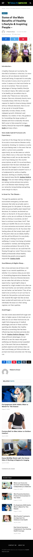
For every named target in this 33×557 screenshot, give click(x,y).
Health (5, 13)
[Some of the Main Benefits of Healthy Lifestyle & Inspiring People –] (16, 52)
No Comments (7, 34)
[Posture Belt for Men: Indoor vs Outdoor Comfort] (16, 420)
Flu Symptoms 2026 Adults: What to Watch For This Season (22, 507)
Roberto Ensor (11, 31)
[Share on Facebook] (6, 39)
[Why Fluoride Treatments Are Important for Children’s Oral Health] (7, 518)
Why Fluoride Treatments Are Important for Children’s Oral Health (22, 518)
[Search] (30, 3)
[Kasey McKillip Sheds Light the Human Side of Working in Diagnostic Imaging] (16, 447)
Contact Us (12, 545)
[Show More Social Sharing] (29, 39)
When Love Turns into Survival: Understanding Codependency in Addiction (22, 484)
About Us (21, 545)
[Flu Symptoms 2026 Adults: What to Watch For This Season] (16, 394)
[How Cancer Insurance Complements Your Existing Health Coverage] (7, 529)
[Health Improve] (17, 3)
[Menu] (3, 3)
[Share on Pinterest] (23, 39)
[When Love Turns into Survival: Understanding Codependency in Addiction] (7, 485)
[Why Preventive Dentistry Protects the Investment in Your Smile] (7, 496)
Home (3, 8)
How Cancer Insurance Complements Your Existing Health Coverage (22, 529)
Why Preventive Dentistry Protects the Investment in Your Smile (22, 495)
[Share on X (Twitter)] (14, 39)
